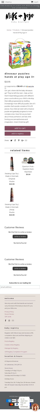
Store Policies (9, 314)
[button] (20, 87)
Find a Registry (9, 341)
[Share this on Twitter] (11, 140)
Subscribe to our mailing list (20, 283)
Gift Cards (8, 316)
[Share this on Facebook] (14, 140)
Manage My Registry (11, 348)
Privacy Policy (9, 312)
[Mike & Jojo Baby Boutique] (20, 17)
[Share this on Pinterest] (18, 140)
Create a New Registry (12, 345)
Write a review (20, 236)
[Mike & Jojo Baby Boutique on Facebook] (6, 320)
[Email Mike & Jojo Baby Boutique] (13, 320)
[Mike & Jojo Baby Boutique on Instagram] (9, 320)
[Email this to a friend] (25, 140)
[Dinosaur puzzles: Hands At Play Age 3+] (20, 53)
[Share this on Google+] (22, 140)
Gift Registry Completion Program (16, 352)
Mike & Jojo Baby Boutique (22, 396)
